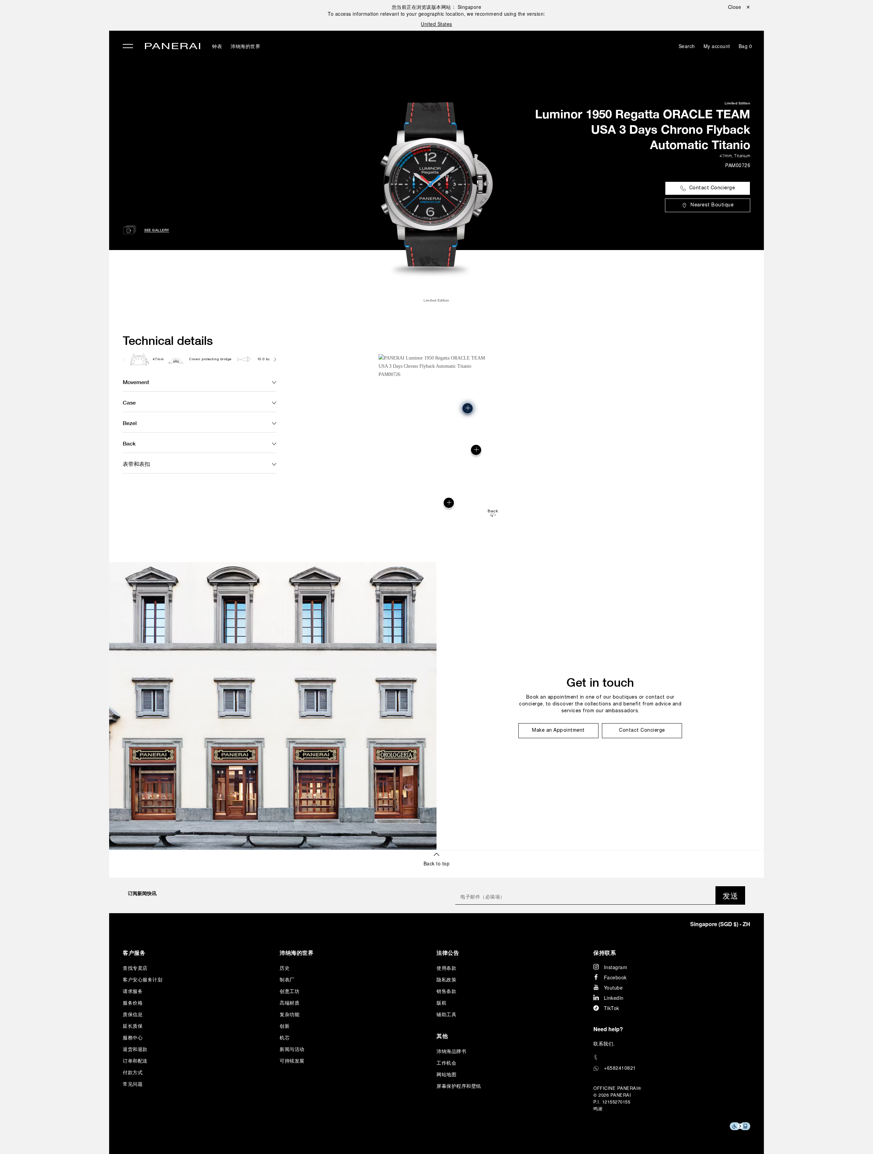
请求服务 (133, 991)
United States (436, 23)
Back (129, 443)
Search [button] (687, 46)
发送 (730, 895)
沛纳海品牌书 (451, 1051)
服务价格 (133, 1002)
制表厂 (287, 979)
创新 (285, 1025)
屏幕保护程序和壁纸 (458, 1085)
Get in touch (600, 682)
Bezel (130, 423)
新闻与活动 (292, 1049)
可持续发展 (292, 1060)
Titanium (742, 155)
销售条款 (446, 991)
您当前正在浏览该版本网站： (437, 6)
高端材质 (289, 1002)
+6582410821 (620, 1067)
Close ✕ (739, 6)
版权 (441, 1002)
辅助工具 (446, 1014)
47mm (726, 155)
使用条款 (446, 967)
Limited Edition (738, 103)
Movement (136, 382)
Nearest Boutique (712, 205)
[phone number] (671, 1057)
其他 (442, 1036)
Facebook (615, 977)
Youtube (613, 987)
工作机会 (446, 1062)
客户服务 (134, 952)
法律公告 (447, 952)
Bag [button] (745, 46)
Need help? (608, 1029)
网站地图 (446, 1074)
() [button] (720, 924)
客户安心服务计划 (142, 979)
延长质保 (133, 1025)
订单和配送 (135, 1060)
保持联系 (604, 952)
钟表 (217, 46)
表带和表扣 (136, 464)
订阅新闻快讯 (142, 893)
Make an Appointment (558, 730)
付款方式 (133, 1072)
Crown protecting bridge (210, 359)
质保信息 (133, 1014)
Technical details (168, 340)
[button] (448, 502)
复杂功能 (289, 1014)
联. (604, 1043)
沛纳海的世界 (245, 46)
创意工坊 (289, 991)
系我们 (605, 1043)
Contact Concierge (712, 188)
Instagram (615, 967)
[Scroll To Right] (274, 359)
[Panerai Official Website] (172, 47)
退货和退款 (135, 1049)
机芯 (285, 1037)
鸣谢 (598, 1108)
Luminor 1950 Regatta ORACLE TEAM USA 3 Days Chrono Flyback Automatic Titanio (642, 129)
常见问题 (133, 1083)
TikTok (611, 1008)
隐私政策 (446, 979)
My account (717, 46)
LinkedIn (614, 997)
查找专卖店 (135, 967)
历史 (285, 967)
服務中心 (133, 1037)
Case (129, 402)
